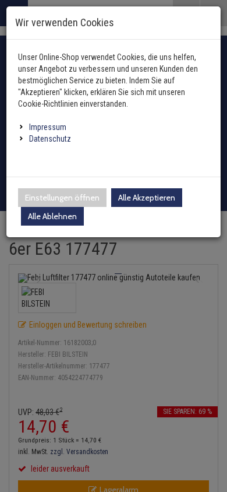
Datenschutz (50, 138)
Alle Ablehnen (52, 216)
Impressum (47, 127)
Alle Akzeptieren (146, 197)
